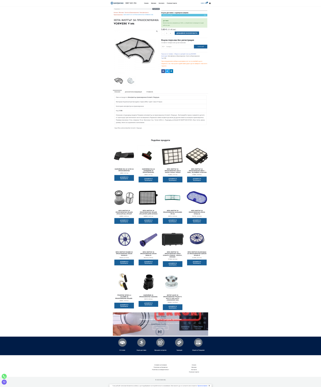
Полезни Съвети (172, 3)
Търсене (156, 9)
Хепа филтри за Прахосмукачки (176, 56)
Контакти (161, 3)
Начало (146, 3)
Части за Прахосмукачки (132, 12)
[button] (156, 31)
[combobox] (163, 46)
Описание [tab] (117, 92)
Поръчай (201, 46)
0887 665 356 (130, 3)
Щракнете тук (160, 328)
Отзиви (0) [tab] (149, 92)
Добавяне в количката (186, 33)
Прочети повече (202, 385)
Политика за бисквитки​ (161, 367)
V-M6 (165, 58)
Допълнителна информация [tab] (133, 92)
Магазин (153, 3)
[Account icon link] (210, 3)
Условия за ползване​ (160, 365)
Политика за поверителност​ (160, 369)
